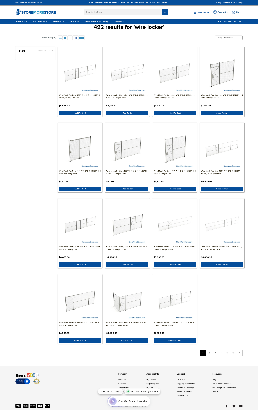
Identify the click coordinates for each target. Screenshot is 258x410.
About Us (74, 21)
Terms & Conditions (185, 392)
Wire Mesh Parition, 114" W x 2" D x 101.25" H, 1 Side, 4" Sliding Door (80, 172)
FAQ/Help (181, 379)
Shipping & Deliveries (186, 384)
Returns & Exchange (185, 388)
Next (239, 353)
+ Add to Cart (80, 113)
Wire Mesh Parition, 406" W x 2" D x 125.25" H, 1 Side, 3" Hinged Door (79, 96)
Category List (123, 388)
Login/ (149, 384)
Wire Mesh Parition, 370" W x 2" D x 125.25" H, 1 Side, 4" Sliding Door (79, 248)
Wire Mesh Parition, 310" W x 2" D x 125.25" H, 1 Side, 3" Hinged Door (174, 96)
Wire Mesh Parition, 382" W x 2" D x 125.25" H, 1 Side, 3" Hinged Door (174, 323)
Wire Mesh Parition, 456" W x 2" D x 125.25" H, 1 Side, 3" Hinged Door (127, 96)
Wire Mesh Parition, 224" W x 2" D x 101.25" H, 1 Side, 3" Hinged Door (126, 248)
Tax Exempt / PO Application (224, 388)
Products (21, 21)
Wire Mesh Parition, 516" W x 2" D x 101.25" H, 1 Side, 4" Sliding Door (221, 248)
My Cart (149, 388)
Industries (122, 384)
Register (155, 384)
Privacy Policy (182, 396)
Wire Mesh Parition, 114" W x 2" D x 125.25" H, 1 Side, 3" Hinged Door (175, 172)
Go (165, 12)
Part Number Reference (222, 384)
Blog (241, 2)
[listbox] (233, 38)
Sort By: (220, 38)
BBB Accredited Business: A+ (28, 2)
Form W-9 (119, 21)
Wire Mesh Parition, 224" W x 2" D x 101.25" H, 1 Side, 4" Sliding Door (79, 323)
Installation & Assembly (96, 21)
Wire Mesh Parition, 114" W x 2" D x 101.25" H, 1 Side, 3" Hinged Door (222, 96)
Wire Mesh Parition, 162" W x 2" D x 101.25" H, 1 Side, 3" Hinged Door (126, 172)
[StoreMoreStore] (35, 12)
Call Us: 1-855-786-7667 (230, 21)
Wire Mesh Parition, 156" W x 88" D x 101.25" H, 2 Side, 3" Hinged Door (126, 323)
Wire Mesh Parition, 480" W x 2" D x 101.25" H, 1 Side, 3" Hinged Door (174, 248)
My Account (151, 379)
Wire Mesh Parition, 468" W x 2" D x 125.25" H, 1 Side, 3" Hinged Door (221, 172)
